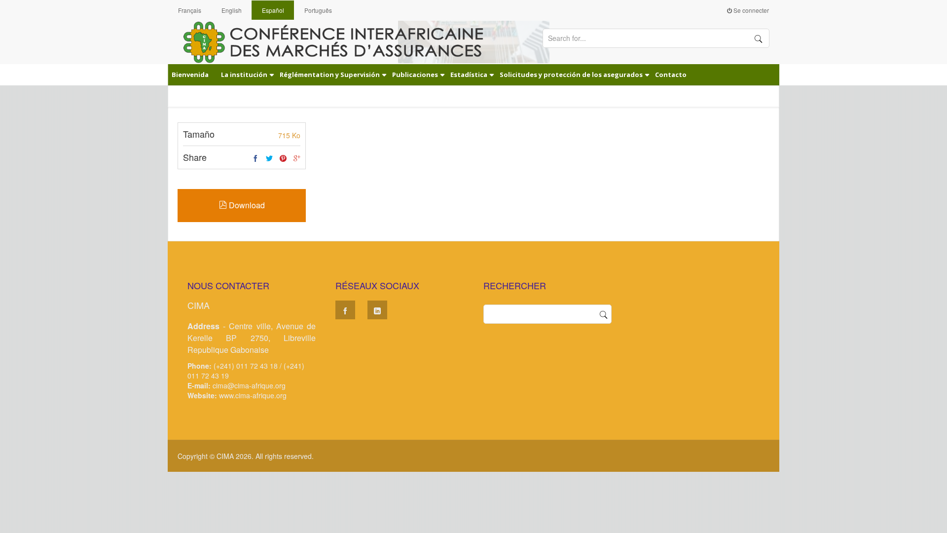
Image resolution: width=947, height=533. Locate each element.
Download (246, 205)
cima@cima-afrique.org (249, 385)
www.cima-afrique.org (253, 395)
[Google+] (296, 158)
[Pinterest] (283, 158)
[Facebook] (255, 158)
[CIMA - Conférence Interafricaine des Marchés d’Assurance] (340, 41)
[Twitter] (269, 158)
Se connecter (750, 10)
